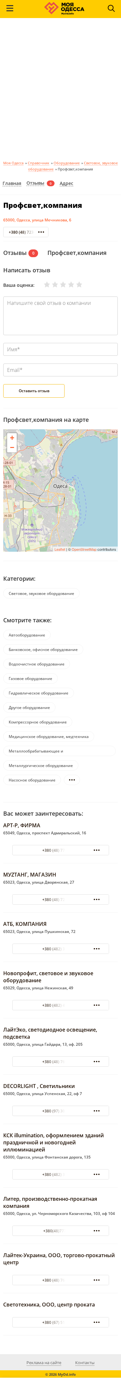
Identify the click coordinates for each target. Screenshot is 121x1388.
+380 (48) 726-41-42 (60, 899)
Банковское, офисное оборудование (43, 649)
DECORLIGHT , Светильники (39, 1086)
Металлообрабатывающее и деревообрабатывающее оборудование (47, 752)
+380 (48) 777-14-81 (60, 850)
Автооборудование (27, 635)
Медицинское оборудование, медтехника (49, 736)
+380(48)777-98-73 (60, 1231)
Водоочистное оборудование (37, 664)
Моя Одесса (13, 162)
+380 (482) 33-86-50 (60, 949)
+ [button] (12, 438)
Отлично (75, 284)
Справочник (38, 162)
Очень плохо (43, 284)
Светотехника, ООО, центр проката (49, 1304)
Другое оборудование (29, 707)
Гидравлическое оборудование (38, 693)
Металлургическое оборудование (41, 765)
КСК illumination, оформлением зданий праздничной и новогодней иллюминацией (53, 1142)
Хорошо (67, 284)
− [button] (12, 447)
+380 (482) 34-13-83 (60, 1174)
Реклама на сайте (43, 1362)
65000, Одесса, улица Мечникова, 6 (37, 220)
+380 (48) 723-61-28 (27, 232)
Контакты (85, 1362)
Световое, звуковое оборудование (41, 593)
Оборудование (67, 162)
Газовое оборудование (30, 678)
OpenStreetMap (84, 549)
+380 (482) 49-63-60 (60, 1005)
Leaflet (60, 549)
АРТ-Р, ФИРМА (21, 825)
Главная (12, 183)
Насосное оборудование (32, 780)
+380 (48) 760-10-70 (60, 1061)
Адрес (66, 183)
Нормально (59, 284)
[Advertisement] (60, 91)
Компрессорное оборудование (38, 722)
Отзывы (35, 183)
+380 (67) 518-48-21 (60, 1322)
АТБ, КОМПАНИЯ (24, 923)
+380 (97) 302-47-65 (60, 1111)
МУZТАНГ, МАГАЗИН (29, 874)
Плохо (51, 284)
